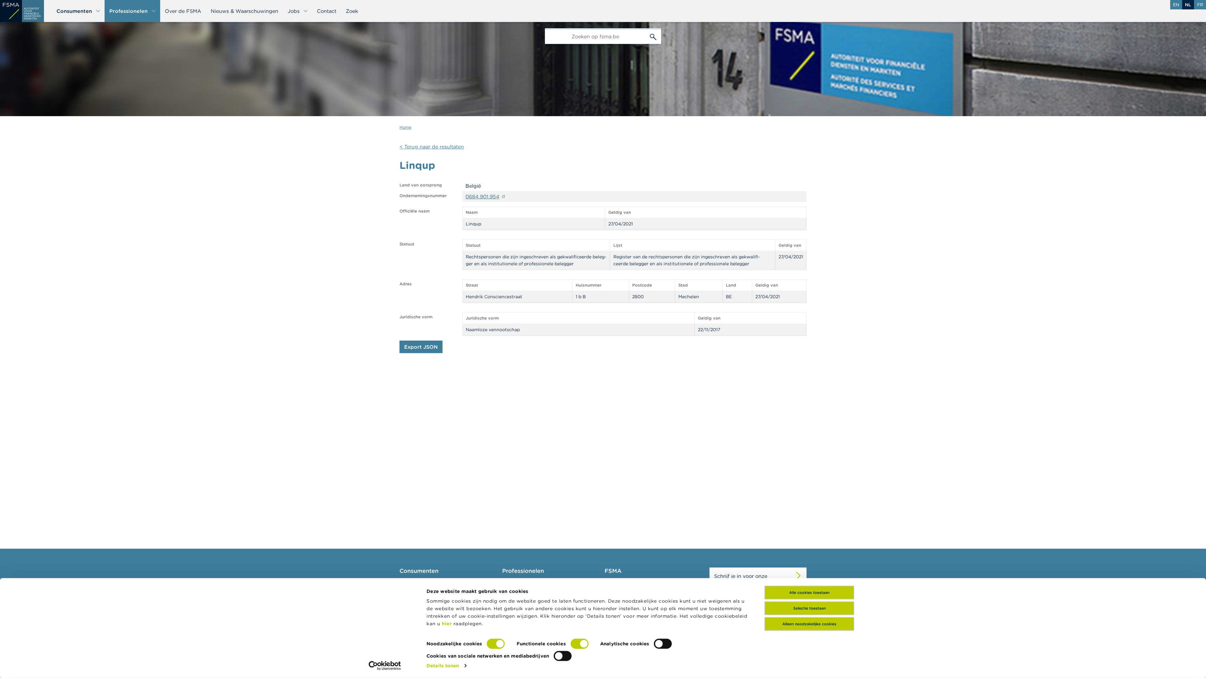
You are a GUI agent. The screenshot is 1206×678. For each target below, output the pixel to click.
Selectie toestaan (809, 608)
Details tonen (442, 666)
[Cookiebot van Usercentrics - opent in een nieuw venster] (384, 665)
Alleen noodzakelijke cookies (809, 624)
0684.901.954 (482, 196)
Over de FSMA (183, 11)
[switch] (580, 644)
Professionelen (128, 11)
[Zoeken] (653, 36)
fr (1200, 5)
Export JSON (421, 347)
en (1176, 5)
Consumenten (74, 11)
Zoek (352, 11)
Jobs (294, 11)
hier (448, 624)
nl (1188, 5)
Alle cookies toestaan (809, 592)
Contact (326, 11)
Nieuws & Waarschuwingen (244, 11)
